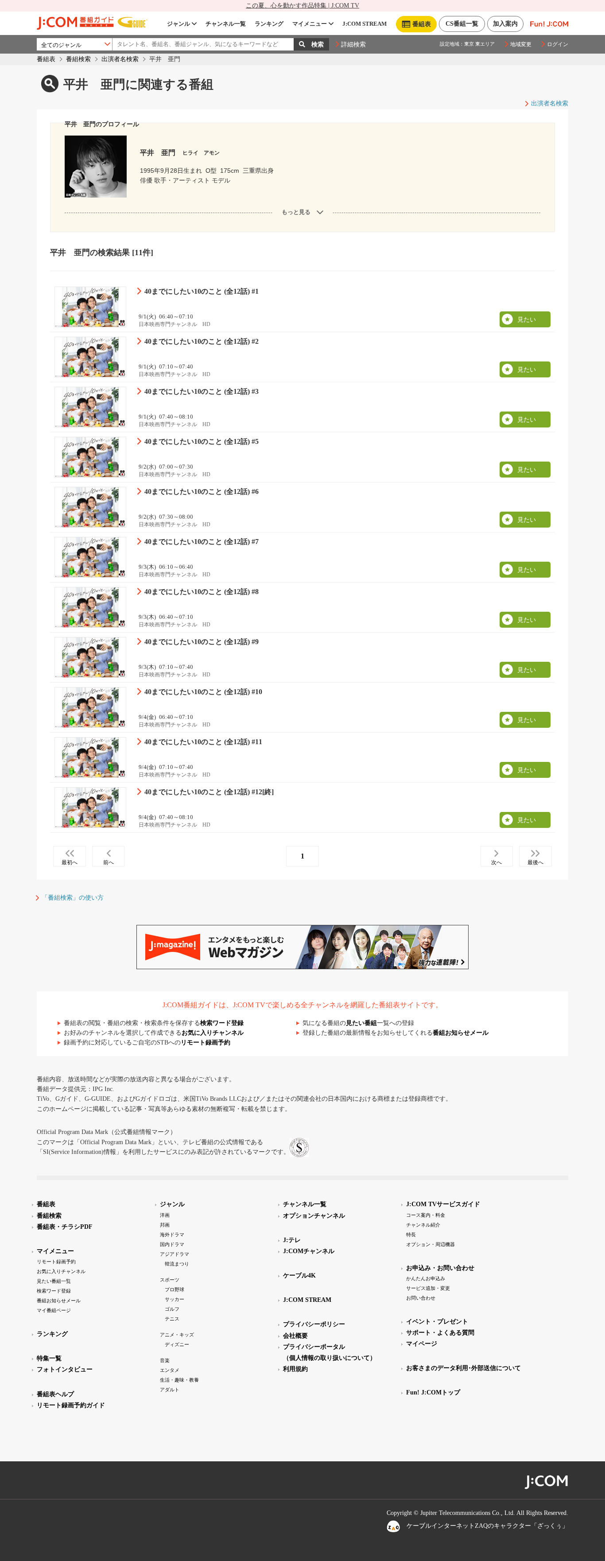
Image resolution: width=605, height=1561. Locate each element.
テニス (172, 1318)
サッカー (174, 1299)
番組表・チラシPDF (65, 1226)
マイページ (421, 1343)
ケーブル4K (299, 1275)
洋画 (165, 1215)
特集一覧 (49, 1358)
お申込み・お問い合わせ (440, 1268)
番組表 (46, 59)
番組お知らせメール (461, 1032)
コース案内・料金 (425, 1215)
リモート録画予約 (205, 1042)
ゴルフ (172, 1309)
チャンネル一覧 (226, 23)
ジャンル (178, 23)
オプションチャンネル (314, 1215)
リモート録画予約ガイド (71, 1405)
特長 (411, 1234)
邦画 (165, 1224)
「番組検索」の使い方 (73, 897)
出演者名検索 (120, 59)
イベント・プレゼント (437, 1321)
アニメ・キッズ (177, 1334)
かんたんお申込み (425, 1278)
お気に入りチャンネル (213, 1032)
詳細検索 (353, 44)
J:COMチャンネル (308, 1251)
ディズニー (177, 1344)
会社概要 (295, 1335)
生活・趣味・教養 (179, 1379)
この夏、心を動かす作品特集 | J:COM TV (302, 5)
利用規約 (295, 1369)
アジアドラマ (174, 1254)
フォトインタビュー (65, 1369)
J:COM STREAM (364, 23)
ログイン (557, 44)
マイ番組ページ (54, 1310)
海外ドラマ (172, 1234)
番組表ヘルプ (55, 1394)
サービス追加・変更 (428, 1288)
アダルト (169, 1389)
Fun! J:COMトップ (433, 1392)
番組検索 (78, 59)
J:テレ (292, 1240)
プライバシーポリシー (314, 1324)
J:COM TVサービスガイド (443, 1204)
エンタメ (169, 1370)
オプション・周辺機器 (430, 1244)
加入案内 (505, 23)
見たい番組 (361, 1023)
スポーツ (169, 1279)
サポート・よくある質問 (440, 1332)
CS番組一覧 (462, 23)
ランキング (269, 23)
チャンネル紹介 (423, 1224)
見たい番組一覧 (54, 1281)
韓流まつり (177, 1263)
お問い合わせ (420, 1298)
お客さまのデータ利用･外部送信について (463, 1368)
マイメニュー (309, 23)
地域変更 (520, 44)
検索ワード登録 (222, 1023)
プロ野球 (174, 1289)
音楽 (165, 1360)
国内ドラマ (172, 1244)
